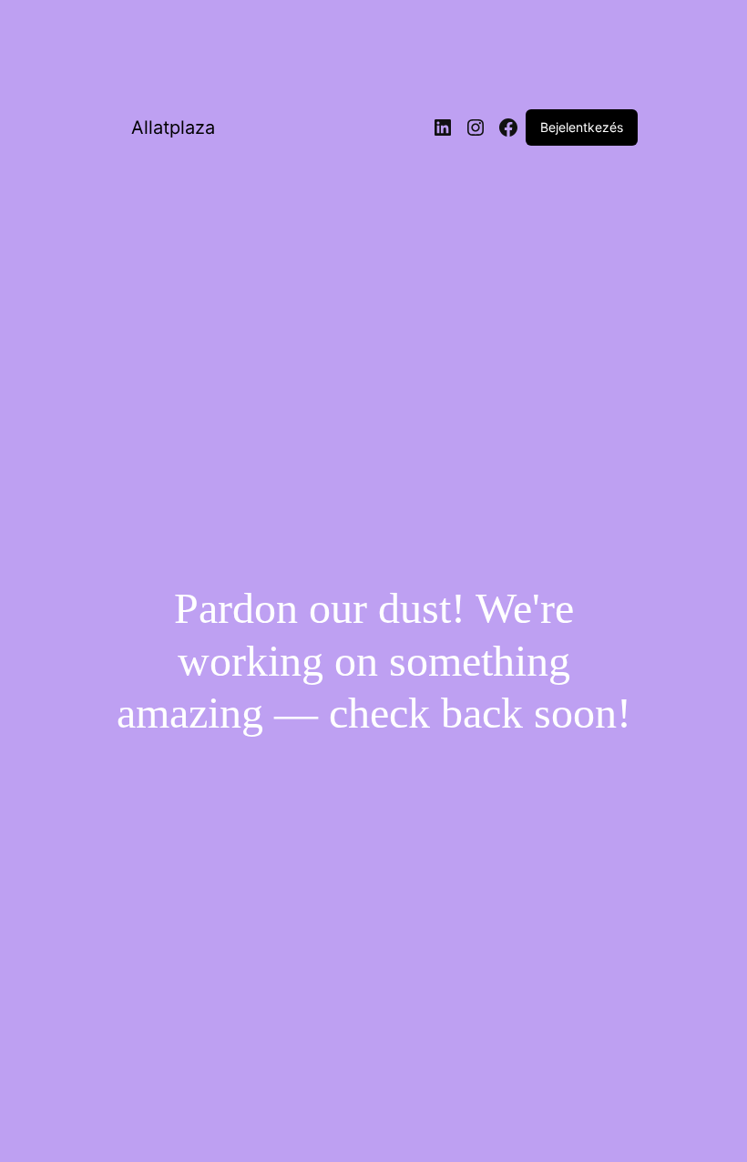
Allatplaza (173, 127)
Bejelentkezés (581, 127)
